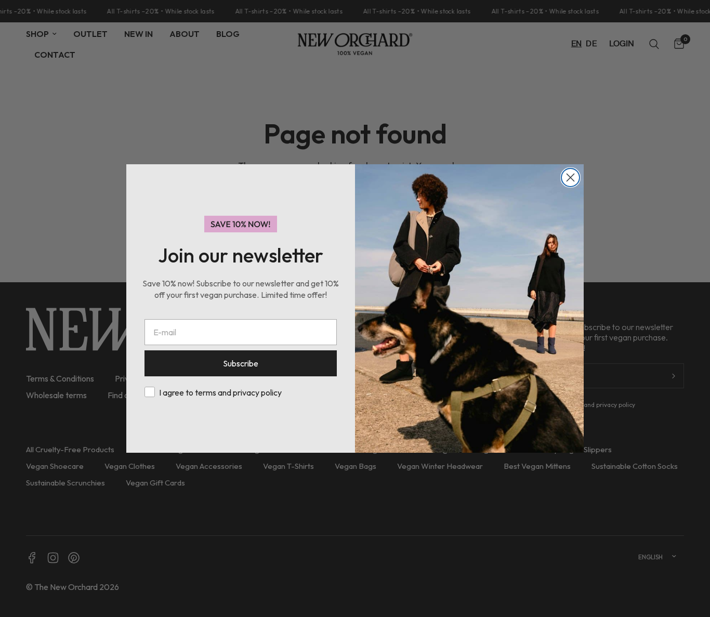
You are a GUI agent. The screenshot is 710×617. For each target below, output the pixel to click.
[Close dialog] (570, 177)
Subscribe (240, 363)
